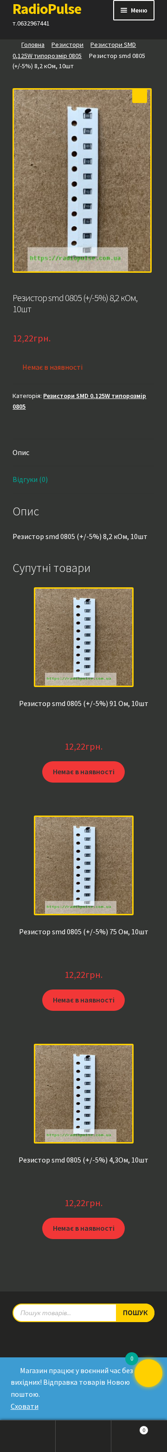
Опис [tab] (21, 452)
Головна (33, 44)
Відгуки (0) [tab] (30, 479)
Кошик (128, 1427)
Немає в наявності (84, 771)
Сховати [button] (25, 1406)
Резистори (67, 44)
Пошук (83, 1436)
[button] (139, 95)
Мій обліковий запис (28, 1436)
